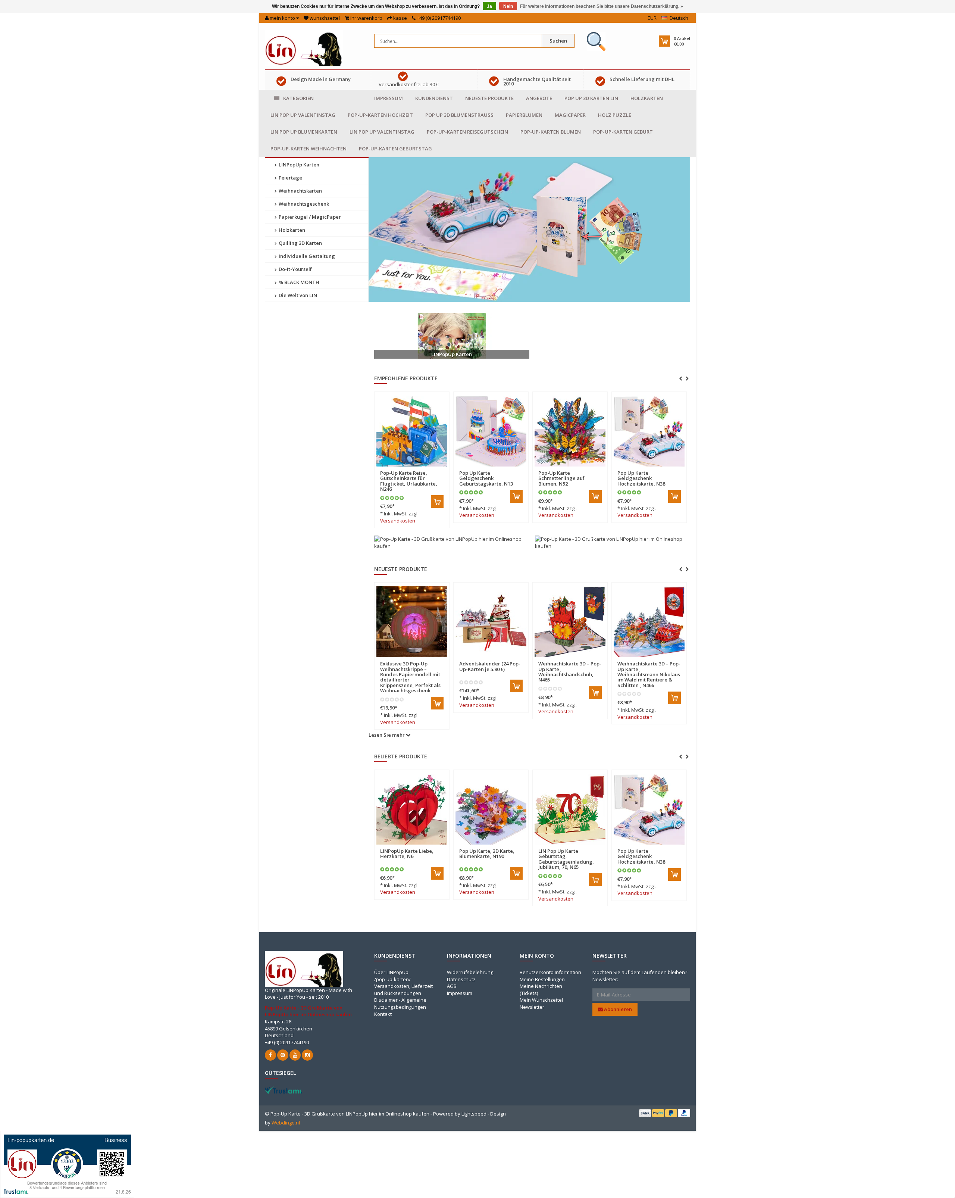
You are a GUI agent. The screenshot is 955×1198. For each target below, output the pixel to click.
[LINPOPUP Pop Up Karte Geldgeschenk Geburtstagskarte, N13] (490, 431)
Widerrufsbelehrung (470, 972)
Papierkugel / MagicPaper (309, 216)
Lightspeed (473, 1113)
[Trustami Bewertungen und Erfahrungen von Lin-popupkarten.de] (67, 1164)
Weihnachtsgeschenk (303, 203)
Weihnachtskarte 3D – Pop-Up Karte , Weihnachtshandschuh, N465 (490, 671)
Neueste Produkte (489, 98)
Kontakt (383, 1014)
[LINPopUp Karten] (451, 336)
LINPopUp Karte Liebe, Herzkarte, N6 (406, 853)
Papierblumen (524, 115)
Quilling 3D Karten (300, 243)
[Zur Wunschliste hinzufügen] (426, 468)
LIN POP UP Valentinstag (302, 115)
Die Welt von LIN (297, 295)
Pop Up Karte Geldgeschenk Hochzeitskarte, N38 (641, 478)
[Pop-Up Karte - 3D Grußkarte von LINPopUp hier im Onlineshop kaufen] (304, 47)
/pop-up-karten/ (392, 979)
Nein (508, 6)
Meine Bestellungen (542, 979)
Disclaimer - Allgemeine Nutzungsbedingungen (400, 1003)
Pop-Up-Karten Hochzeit (380, 115)
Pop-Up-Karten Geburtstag (395, 148)
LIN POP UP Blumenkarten (303, 131)
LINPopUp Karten (298, 164)
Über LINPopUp (391, 972)
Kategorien (298, 98)
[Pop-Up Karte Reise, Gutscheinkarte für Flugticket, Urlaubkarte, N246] (411, 431)
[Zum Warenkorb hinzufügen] (437, 501)
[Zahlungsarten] (645, 1113)
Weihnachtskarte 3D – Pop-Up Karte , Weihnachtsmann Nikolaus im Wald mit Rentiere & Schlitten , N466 (569, 674)
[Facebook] (270, 1055)
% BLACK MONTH (298, 282)
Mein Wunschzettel (541, 999)
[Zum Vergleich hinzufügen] (440, 468)
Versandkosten (397, 520)
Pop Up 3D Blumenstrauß (459, 115)
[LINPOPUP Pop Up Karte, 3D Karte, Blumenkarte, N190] (490, 809)
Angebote (539, 98)
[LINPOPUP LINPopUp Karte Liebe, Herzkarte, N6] (411, 809)
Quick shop (396, 468)
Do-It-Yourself (295, 269)
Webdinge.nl (286, 1122)
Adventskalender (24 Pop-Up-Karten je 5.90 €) (410, 666)
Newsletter (532, 1007)
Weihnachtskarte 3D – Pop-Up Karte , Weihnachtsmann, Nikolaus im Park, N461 (648, 671)
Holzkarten (646, 98)
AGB (452, 986)
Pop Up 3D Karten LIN (591, 98)
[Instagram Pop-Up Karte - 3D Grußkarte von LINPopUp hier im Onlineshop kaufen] (307, 1055)
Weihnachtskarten (300, 190)
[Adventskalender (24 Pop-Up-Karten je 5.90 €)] (411, 621)
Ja (489, 6)
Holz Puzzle (614, 115)
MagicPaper (570, 115)
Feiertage (290, 177)
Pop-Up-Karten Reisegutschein (467, 131)
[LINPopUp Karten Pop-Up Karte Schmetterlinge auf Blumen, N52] (570, 431)
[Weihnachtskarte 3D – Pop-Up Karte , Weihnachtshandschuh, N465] (490, 621)
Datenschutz (461, 979)
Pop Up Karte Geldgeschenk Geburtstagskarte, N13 (486, 478)
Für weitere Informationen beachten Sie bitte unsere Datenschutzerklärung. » (601, 6)
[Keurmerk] (596, 41)
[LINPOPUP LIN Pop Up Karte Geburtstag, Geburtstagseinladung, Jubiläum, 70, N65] (570, 809)
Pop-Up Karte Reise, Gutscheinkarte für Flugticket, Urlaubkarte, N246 (408, 480)
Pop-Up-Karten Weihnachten (308, 148)
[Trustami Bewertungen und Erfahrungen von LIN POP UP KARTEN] (283, 1089)
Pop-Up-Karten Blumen (550, 131)
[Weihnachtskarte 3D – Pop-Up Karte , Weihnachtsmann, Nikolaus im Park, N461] (649, 621)
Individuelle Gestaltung (306, 256)
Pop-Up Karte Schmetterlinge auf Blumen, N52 (561, 478)
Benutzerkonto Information (550, 972)
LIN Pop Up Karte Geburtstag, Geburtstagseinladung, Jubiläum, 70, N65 (566, 859)
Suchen (558, 40)
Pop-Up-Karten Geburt (623, 131)
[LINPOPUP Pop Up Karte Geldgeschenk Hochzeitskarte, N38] (649, 431)
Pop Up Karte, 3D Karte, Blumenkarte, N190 (486, 853)
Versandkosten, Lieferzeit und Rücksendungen (403, 989)
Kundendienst (434, 98)
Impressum (388, 98)
